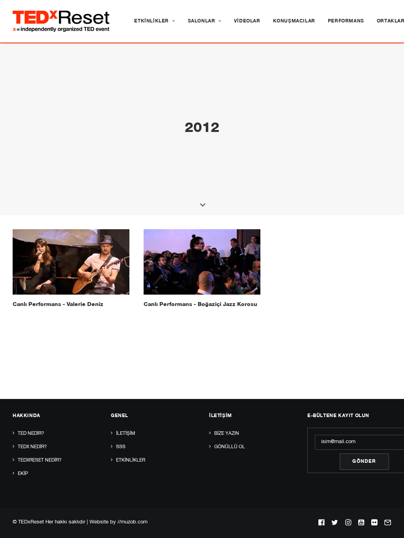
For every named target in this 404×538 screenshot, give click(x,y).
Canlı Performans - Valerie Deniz (58, 305)
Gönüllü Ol (229, 447)
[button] (71, 261)
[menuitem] (154, 21)
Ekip (23, 473)
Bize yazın (226, 433)
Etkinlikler (151, 21)
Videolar (247, 21)
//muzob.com (133, 522)
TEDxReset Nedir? (40, 460)
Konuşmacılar (294, 21)
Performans (346, 21)
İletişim (125, 433)
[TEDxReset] (61, 21)
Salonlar (201, 21)
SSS (120, 447)
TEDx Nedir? (32, 447)
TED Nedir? (31, 433)
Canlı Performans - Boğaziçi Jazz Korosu (200, 305)
